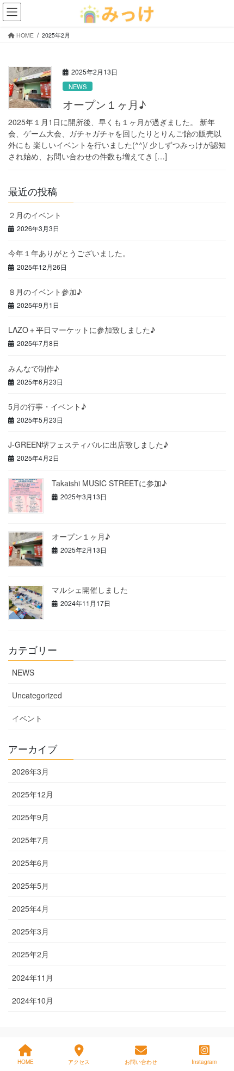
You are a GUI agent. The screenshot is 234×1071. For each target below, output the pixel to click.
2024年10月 (32, 1000)
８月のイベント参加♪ (45, 291)
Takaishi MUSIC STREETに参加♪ (109, 483)
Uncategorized (37, 695)
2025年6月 (30, 862)
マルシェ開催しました (90, 589)
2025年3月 (30, 931)
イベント (27, 718)
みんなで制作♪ (33, 368)
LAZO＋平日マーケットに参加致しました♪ (81, 329)
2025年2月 (30, 954)
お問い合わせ (141, 1062)
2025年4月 (30, 908)
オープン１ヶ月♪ (104, 104)
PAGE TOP (216, 1022)
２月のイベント (34, 214)
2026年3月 (30, 771)
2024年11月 (32, 977)
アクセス (79, 1062)
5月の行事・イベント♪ (47, 406)
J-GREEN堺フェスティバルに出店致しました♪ (88, 444)
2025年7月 (30, 839)
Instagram (204, 1062)
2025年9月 (30, 817)
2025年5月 (30, 885)
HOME (25, 1062)
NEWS (78, 86)
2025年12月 (32, 794)
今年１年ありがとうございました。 (69, 252)
